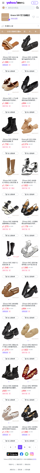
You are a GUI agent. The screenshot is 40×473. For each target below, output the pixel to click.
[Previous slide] (2, 43)
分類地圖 (27, 469)
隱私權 (20, 469)
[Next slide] (18, 43)
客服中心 (11, 464)
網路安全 (12, 469)
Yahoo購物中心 (15, 2)
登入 (34, 3)
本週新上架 (9, 26)
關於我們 (19, 464)
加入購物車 (11, 71)
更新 (34, 459)
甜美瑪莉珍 (26, 31)
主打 (3, 31)
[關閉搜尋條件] (6, 8)
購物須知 (27, 464)
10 (29, 447)
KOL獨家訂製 (31, 31)
